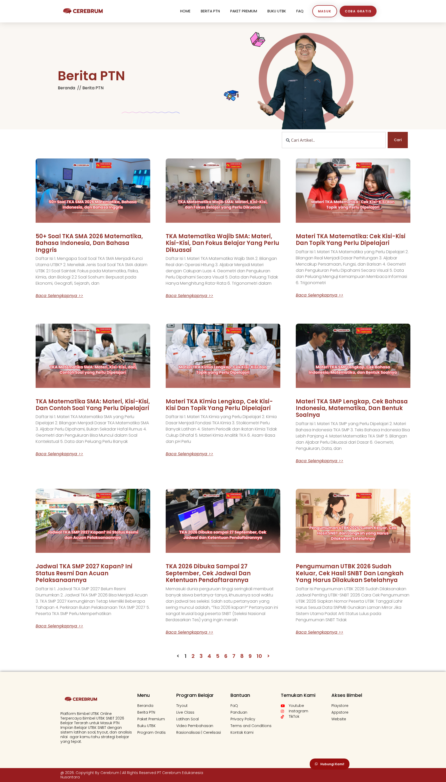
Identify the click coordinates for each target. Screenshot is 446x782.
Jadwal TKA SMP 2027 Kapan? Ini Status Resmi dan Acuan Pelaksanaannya (84, 573)
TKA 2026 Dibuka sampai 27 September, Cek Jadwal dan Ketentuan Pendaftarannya (208, 573)
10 (259, 656)
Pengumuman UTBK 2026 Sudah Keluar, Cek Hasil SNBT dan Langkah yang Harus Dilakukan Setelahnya (349, 573)
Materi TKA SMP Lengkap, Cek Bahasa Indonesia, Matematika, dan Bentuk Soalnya (352, 408)
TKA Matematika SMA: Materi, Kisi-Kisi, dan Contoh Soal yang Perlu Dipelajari (93, 404)
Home (185, 11)
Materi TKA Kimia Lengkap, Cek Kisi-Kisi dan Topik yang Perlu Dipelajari (219, 404)
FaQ (300, 11)
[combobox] (334, 140)
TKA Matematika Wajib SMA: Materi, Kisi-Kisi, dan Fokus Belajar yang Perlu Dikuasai (222, 243)
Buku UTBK (276, 11)
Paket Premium (243, 11)
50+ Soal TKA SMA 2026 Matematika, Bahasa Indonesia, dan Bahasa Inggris (89, 243)
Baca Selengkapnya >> (59, 296)
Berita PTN (210, 11)
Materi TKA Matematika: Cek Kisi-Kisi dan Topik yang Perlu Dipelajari (350, 239)
